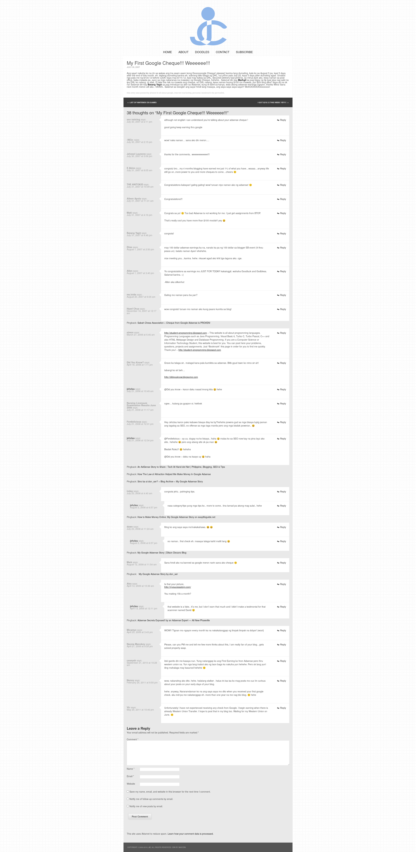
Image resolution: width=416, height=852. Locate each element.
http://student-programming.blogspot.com (185, 332)
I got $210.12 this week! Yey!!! (273, 102)
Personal (196, 92)
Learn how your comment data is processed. (191, 833)
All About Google (166, 92)
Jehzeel (153, 92)
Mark (129, 562)
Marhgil (242, 80)
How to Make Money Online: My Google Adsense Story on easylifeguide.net (176, 517)
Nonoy (130, 680)
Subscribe (244, 52)
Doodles (202, 52)
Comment (132, 739)
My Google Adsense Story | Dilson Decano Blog (161, 552)
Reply (283, 119)
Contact (222, 52)
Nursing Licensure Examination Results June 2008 (141, 405)
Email (130, 776)
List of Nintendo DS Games (141, 102)
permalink (219, 92)
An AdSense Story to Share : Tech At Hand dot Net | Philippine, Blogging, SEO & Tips (181, 466)
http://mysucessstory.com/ (177, 587)
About (183, 52)
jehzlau (131, 388)
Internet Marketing (182, 92)
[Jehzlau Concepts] (208, 23)
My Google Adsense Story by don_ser (157, 574)
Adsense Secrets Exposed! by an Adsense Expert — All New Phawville (173, 620)
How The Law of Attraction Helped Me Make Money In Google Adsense (174, 474)
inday (130, 491)
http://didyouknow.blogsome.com (181, 377)
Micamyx (131, 629)
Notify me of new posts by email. (146, 806)
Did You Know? (135, 362)
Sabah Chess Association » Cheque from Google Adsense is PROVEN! (173, 322)
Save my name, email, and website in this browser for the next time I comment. (170, 791)
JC (150, 847)
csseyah (131, 660)
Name (130, 769)
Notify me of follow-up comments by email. (151, 799)
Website (131, 783)
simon (130, 332)
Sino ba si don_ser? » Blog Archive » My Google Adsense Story (170, 481)
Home (167, 52)
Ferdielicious (134, 421)
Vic (128, 707)
